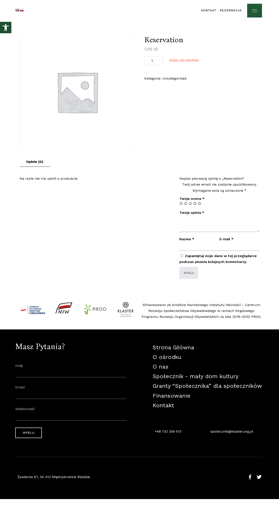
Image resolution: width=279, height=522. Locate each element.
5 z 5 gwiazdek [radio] (199, 203)
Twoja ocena (191, 199)
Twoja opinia (191, 213)
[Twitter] (259, 477)
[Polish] (22, 10)
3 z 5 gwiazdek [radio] (190, 203)
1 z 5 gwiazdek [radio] (181, 203)
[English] (17, 10)
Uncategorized (174, 78)
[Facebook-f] (250, 477)
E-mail (226, 239)
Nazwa (186, 239)
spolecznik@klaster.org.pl (231, 431)
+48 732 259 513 (168, 431)
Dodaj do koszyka (184, 60)
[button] (5, 27)
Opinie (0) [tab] (34, 162)
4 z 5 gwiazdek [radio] (195, 203)
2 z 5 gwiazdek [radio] (185, 203)
